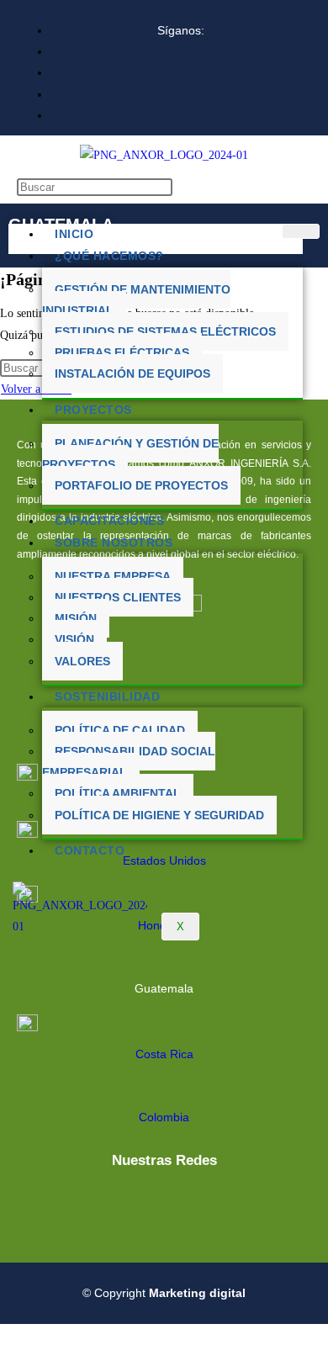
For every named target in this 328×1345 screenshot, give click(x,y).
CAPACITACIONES (109, 520)
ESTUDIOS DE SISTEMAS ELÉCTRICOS (165, 331)
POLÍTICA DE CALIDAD (120, 730)
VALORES (82, 661)
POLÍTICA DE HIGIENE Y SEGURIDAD (159, 815)
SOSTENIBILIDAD (107, 696)
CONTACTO (89, 850)
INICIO (74, 234)
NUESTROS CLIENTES (118, 597)
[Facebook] (82, 1205)
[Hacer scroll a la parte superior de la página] (4, 1334)
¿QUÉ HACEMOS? (109, 255)
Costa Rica (164, 1054)
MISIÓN (76, 618)
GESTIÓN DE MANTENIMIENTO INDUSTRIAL (136, 300)
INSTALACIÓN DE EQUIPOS (132, 373)
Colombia (164, 1117)
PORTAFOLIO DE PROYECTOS (141, 485)
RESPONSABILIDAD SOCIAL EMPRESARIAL (128, 761)
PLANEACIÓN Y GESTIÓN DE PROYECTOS (130, 454)
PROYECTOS (93, 409)
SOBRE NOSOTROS (113, 542)
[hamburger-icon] (301, 231)
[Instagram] (244, 1205)
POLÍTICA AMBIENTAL (118, 793)
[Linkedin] (136, 1205)
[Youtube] (190, 1205)
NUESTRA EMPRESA (113, 576)
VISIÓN (74, 639)
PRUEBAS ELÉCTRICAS (122, 352)
